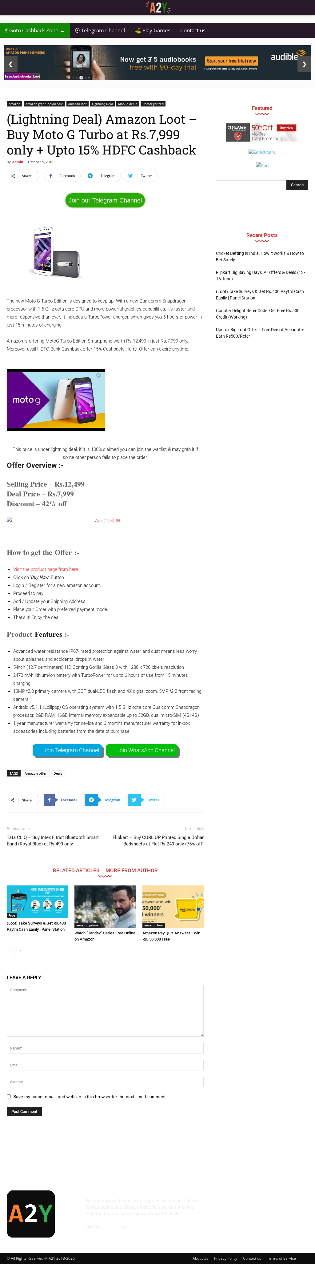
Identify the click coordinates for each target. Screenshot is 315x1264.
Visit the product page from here (45, 569)
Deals (58, 773)
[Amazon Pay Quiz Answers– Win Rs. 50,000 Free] (173, 906)
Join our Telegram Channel (105, 200)
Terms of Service (281, 1258)
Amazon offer (36, 773)
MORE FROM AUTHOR (132, 870)
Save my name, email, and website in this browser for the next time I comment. (90, 1096)
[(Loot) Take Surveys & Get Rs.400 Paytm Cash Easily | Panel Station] (37, 901)
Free (12, 915)
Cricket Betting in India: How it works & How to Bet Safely (260, 256)
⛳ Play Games (152, 30)
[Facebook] (222, 1205)
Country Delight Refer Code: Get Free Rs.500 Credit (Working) (258, 313)
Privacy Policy (225, 1258)
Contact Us (96, 1233)
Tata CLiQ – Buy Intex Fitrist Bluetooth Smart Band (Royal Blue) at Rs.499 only (53, 841)
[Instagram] (255, 1205)
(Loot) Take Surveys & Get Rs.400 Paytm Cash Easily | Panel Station (260, 294)
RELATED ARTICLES (76, 870)
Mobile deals (127, 104)
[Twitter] (288, 1205)
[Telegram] (272, 1205)
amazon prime (87, 925)
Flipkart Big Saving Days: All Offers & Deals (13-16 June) (260, 275)
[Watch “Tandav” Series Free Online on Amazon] (105, 906)
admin (17, 161)
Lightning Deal (102, 104)
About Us (200, 1258)
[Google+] (239, 1205)
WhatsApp (139, 1226)
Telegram (112, 1226)
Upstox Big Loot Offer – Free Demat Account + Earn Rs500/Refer (260, 333)
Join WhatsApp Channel (146, 750)
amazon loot (77, 104)
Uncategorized (153, 104)
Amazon (14, 104)
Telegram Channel (100, 30)
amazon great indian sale (44, 104)
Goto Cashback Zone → (35, 30)
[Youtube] (222, 1222)
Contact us (192, 30)
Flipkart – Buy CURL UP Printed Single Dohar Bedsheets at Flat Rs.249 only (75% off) (158, 841)
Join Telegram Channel (71, 750)
